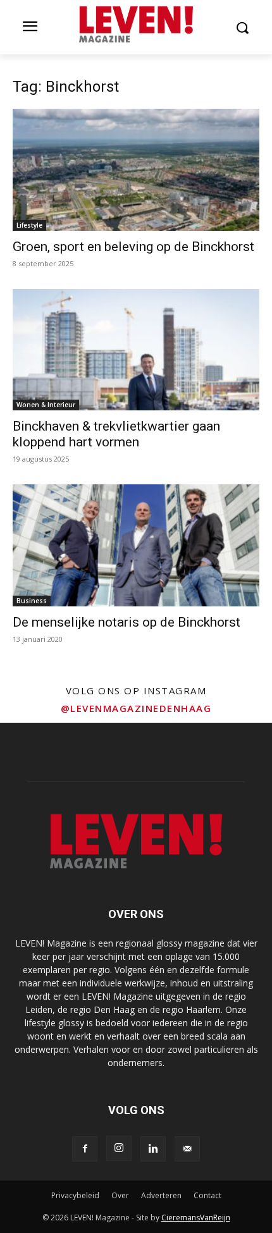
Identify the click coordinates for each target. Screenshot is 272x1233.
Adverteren (161, 1195)
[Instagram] (119, 1148)
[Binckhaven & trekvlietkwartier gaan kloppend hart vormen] (136, 350)
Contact (207, 1195)
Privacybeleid (75, 1195)
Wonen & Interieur (45, 404)
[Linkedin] (153, 1149)
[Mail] (187, 1149)
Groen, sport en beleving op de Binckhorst (133, 246)
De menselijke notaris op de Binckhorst (126, 622)
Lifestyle (29, 225)
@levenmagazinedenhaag (136, 708)
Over (120, 1195)
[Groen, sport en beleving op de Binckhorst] (136, 170)
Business (31, 600)
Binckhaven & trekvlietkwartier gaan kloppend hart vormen (116, 434)
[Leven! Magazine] (136, 25)
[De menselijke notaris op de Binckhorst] (136, 545)
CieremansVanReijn (195, 1217)
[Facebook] (84, 1149)
